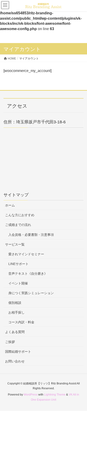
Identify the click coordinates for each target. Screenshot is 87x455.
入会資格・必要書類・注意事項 (31, 235)
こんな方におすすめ (19, 215)
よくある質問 (15, 332)
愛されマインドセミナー (26, 254)
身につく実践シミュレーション (31, 293)
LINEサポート (18, 264)
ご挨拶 (10, 342)
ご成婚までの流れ (18, 225)
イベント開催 (18, 283)
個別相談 (14, 303)
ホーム (10, 205)
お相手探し (16, 312)
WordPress (31, 394)
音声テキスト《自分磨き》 (27, 273)
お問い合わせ (15, 361)
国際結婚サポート (18, 351)
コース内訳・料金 (21, 322)
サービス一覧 (15, 244)
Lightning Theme (54, 394)
